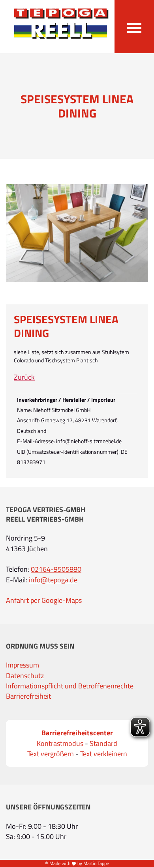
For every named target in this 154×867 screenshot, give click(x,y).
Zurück (24, 377)
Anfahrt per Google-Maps (44, 600)
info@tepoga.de (53, 580)
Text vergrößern (50, 754)
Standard (103, 743)
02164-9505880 (56, 569)
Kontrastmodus (60, 743)
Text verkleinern (103, 754)
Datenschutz (25, 676)
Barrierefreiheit (28, 696)
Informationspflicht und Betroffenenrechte (69, 686)
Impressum (22, 665)
